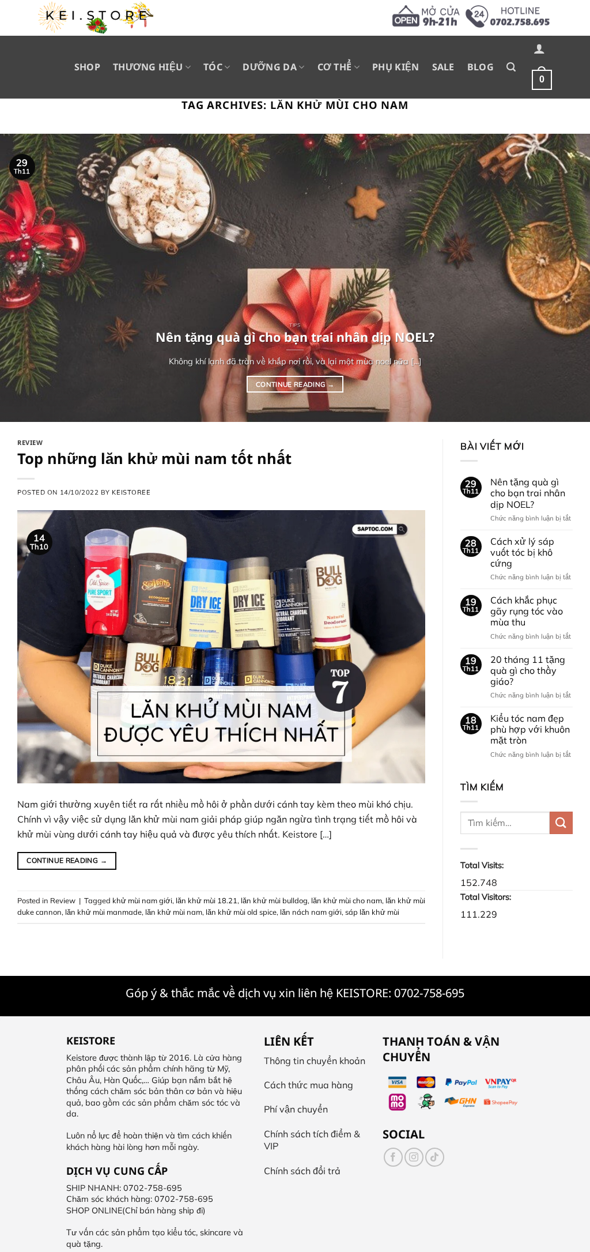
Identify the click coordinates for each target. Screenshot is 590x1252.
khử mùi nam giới (142, 900)
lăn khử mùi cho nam (346, 900)
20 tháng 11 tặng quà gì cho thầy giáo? (527, 670)
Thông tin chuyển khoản (314, 1060)
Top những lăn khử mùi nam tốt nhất (154, 458)
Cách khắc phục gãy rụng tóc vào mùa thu (526, 611)
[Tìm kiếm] (511, 67)
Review (30, 442)
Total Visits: (483, 865)
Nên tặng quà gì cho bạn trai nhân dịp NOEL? (527, 493)
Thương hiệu (148, 67)
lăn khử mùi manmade (103, 912)
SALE (443, 67)
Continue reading (295, 384)
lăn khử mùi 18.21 (206, 900)
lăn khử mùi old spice (241, 912)
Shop (87, 67)
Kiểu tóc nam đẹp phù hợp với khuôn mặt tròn (530, 729)
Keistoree (131, 492)
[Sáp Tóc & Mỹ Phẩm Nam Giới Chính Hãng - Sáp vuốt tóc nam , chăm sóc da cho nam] (95, 18)
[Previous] (26, 278)
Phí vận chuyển (296, 1109)
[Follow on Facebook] (393, 1157)
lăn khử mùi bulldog (274, 900)
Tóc (212, 67)
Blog (480, 67)
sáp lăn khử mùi (372, 912)
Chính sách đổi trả (302, 1170)
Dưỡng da (270, 67)
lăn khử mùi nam (173, 912)
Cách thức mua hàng (308, 1085)
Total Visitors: (486, 897)
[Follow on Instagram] (413, 1157)
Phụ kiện (395, 67)
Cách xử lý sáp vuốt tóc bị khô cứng (522, 552)
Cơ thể (334, 67)
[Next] (563, 278)
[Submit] (561, 823)
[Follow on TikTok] (434, 1157)
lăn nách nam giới (311, 912)
